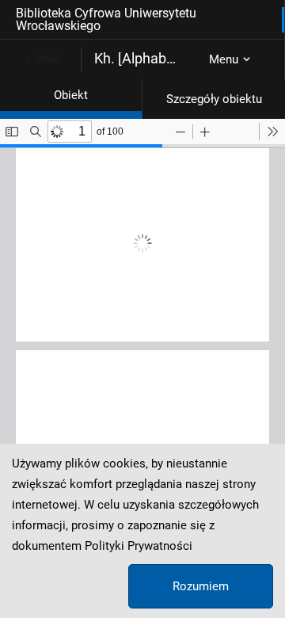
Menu (223, 59)
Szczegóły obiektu (214, 99)
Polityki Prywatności (138, 546)
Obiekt (71, 95)
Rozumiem (201, 586)
